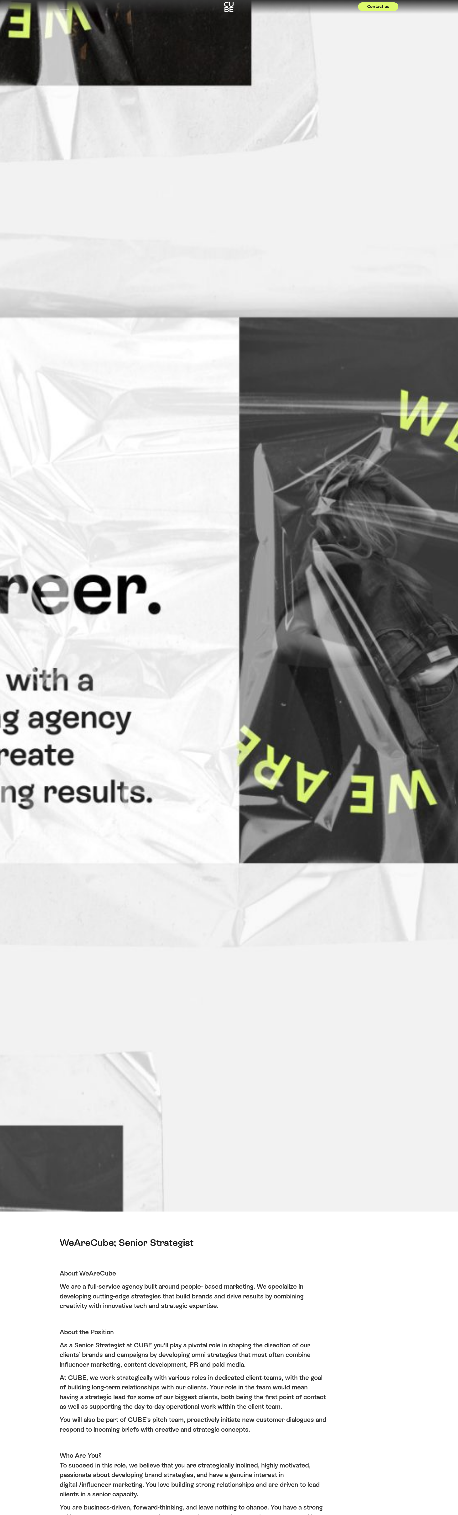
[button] (378, 6)
